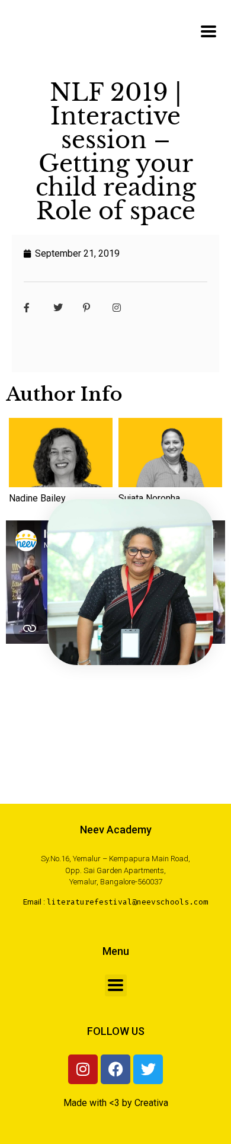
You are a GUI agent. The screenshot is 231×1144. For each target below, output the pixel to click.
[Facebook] (115, 1069)
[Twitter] (148, 1069)
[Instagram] (83, 1069)
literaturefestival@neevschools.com (127, 901)
